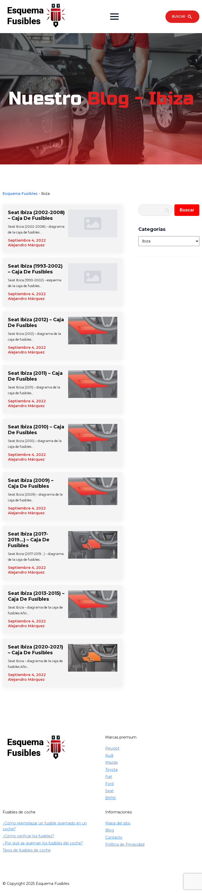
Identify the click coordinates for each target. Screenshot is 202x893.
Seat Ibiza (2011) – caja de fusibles (35, 376)
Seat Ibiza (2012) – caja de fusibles (36, 322)
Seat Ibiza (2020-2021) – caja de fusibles (35, 650)
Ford (109, 783)
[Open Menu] (114, 16)
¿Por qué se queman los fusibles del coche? (43, 843)
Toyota (111, 769)
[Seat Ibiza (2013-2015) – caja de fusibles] (92, 609)
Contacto (113, 837)
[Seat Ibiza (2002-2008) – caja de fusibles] (92, 228)
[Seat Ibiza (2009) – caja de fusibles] (92, 496)
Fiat (108, 776)
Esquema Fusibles (20, 193)
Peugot (112, 748)
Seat (109, 790)
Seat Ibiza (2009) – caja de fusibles (30, 483)
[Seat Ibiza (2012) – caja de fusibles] (92, 336)
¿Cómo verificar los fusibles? (28, 836)
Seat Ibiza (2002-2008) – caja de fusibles (36, 215)
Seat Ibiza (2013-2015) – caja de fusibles (36, 596)
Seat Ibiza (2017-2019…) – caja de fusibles (28, 539)
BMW (110, 798)
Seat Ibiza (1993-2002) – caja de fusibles (35, 269)
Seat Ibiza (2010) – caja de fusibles (36, 429)
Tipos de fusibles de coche (27, 850)
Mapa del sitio (117, 823)
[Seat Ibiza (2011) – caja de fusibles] (92, 389)
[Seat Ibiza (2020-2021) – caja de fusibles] (92, 663)
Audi (109, 755)
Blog (109, 830)
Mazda (111, 762)
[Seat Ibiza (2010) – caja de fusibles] (92, 443)
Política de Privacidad (124, 844)
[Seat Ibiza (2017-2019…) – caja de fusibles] (92, 553)
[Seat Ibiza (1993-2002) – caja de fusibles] (92, 282)
